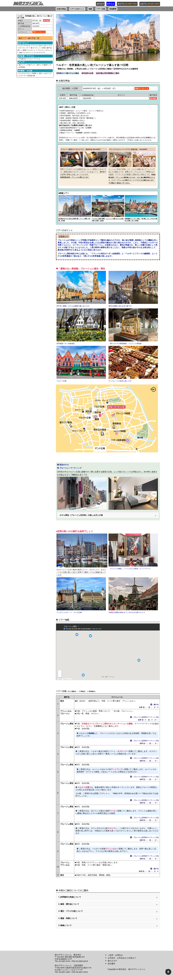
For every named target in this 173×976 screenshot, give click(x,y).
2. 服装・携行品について (68, 904)
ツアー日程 (100, 9)
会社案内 (111, 963)
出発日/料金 (61, 9)
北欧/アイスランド (25, 52)
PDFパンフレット (39, 32)
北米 (40, 73)
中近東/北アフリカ (25, 59)
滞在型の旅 (31, 75)
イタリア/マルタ (24, 45)
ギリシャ (49, 50)
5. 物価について (65, 925)
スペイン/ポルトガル (39, 45)
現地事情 (112, 9)
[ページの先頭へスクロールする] (168, 972)
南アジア (22, 65)
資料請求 (100, 4)
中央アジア (31, 65)
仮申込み (111, 4)
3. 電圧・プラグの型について (70, 911)
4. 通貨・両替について (67, 918)
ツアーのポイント (77, 9)
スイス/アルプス (39, 52)
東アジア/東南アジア (44, 65)
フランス (41, 50)
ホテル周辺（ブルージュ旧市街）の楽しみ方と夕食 (81, 515)
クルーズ (22, 75)
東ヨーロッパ (35, 48)
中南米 (34, 73)
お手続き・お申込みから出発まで (122, 957)
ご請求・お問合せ (115, 955)
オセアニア (48, 73)
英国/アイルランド (29, 50)
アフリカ (37, 59)
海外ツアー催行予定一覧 (29, 38)
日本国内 (22, 67)
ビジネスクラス (24, 73)
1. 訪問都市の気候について (69, 897)
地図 (90, 9)
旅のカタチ (112, 960)
